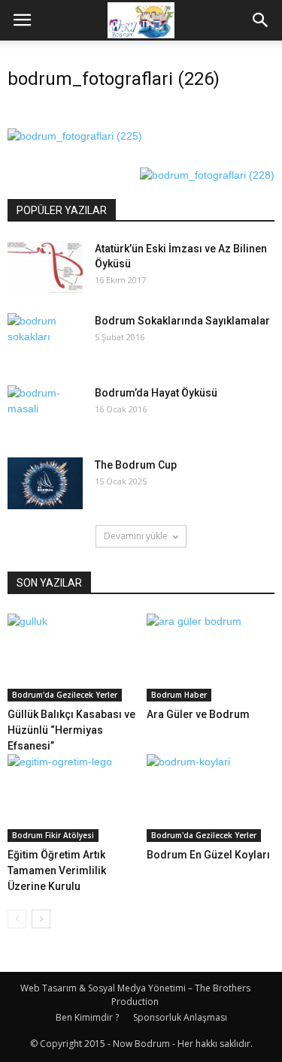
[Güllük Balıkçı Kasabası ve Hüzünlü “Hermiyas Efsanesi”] (71, 657)
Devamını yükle (136, 535)
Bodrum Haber (179, 694)
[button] (261, 20)
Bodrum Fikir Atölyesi (53, 835)
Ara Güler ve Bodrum (198, 714)
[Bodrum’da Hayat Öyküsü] (45, 411)
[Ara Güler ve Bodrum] (210, 657)
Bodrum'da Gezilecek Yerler (64, 694)
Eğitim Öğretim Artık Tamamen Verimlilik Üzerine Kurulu (57, 870)
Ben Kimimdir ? (87, 1017)
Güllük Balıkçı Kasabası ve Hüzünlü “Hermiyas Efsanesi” (71, 730)
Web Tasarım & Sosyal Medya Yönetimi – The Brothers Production (135, 995)
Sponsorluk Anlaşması (180, 1017)
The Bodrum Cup (136, 465)
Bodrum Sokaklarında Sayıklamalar (182, 321)
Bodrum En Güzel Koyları (208, 855)
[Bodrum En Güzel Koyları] (210, 798)
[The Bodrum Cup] (45, 483)
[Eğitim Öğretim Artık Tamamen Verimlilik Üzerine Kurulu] (71, 798)
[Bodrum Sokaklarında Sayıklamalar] (45, 339)
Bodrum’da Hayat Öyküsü (156, 393)
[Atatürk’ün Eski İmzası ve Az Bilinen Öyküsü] (45, 267)
